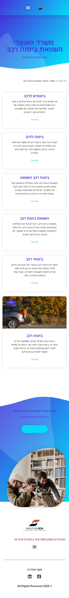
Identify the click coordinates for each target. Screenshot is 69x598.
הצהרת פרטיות (23, 539)
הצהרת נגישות (56, 539)
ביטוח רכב (34, 336)
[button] (28, 7)
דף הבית (62, 81)
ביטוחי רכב (34, 259)
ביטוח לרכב (34, 137)
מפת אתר (40, 539)
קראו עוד (34, 119)
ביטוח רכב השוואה (34, 178)
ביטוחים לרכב (34, 96)
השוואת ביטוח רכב (34, 218)
